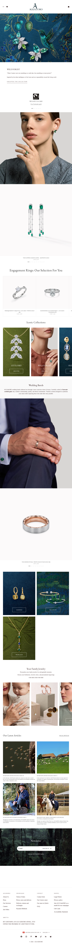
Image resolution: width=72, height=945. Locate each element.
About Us (6, 897)
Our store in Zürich (42, 903)
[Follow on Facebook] (21, 937)
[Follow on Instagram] (26, 937)
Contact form (41, 897)
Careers (5, 906)
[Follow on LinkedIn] (46, 937)
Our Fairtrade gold (36, 104)
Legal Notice (58, 897)
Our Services (7, 903)
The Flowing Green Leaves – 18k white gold (36, 258)
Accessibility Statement (61, 912)
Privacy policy (58, 900)
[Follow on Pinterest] (31, 937)
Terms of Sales (20, 897)
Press (4, 900)
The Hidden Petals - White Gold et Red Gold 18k (36, 562)
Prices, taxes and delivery (23, 900)
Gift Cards (57, 908)
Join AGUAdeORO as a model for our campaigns (61, 904)
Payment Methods (21, 908)
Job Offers (6, 909)
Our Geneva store (42, 900)
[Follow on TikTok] (41, 937)
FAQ (38, 906)
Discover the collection (17, 81)
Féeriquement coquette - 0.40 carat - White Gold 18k (19, 311)
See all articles (64, 735)
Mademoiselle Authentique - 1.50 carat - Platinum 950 (52, 311)
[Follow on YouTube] (36, 937)
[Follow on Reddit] (51, 937)
